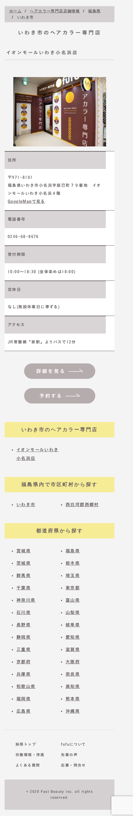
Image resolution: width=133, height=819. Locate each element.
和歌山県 (26, 686)
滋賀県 (73, 649)
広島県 (23, 711)
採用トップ (25, 744)
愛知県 (73, 637)
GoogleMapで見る (26, 201)
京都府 (23, 662)
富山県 (73, 600)
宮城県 (23, 551)
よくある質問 (27, 765)
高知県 (73, 686)
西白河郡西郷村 (82, 504)
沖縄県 (73, 711)
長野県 (23, 625)
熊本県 (73, 699)
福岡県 (23, 699)
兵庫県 (23, 674)
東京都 (73, 588)
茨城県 (23, 563)
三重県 (23, 649)
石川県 (23, 612)
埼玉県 (73, 575)
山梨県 (73, 612)
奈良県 (73, 674)
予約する (50, 395)
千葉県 (23, 588)
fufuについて (73, 744)
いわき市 (26, 504)
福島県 (73, 551)
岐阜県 (73, 625)
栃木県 (73, 563)
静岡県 (23, 637)
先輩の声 (69, 754)
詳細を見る (51, 371)
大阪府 (73, 662)
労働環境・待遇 (29, 754)
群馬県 (23, 575)
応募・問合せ (73, 765)
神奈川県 (26, 600)
